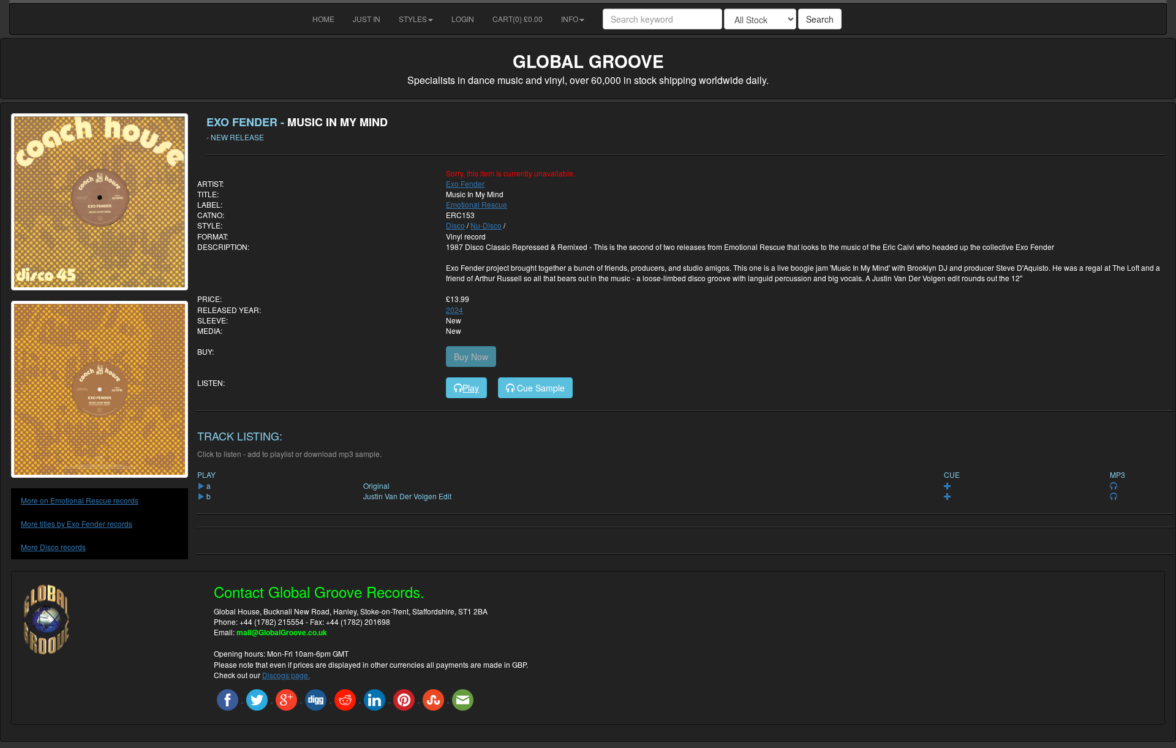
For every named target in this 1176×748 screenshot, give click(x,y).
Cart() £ (517, 18)
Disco (455, 225)
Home (323, 18)
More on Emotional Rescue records (79, 500)
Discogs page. (286, 675)
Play (470, 388)
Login (462, 18)
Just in (366, 18)
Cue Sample (539, 388)
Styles (413, 18)
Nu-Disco (486, 225)
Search (820, 19)
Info (569, 18)
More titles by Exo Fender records (76, 523)
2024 (454, 309)
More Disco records (53, 547)
